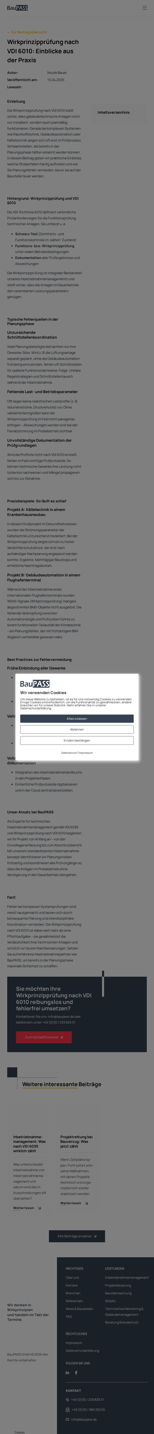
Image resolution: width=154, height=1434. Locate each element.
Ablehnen (77, 729)
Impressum (86, 753)
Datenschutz (69, 753)
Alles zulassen (77, 718)
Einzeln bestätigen (77, 740)
